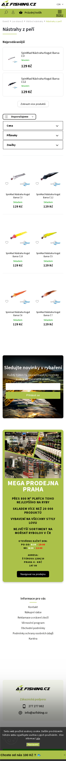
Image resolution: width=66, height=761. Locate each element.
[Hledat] (6, 13)
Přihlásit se (33, 395)
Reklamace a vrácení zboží (33, 618)
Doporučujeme (19, 117)
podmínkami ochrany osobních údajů (33, 405)
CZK (59, 4)
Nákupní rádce (33, 612)
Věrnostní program (33, 623)
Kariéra (33, 639)
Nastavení (33, 744)
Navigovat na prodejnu (33, 574)
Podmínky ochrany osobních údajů (33, 633)
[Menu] (59, 11)
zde (38, 738)
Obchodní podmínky (33, 628)
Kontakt (33, 607)
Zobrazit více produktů (33, 104)
